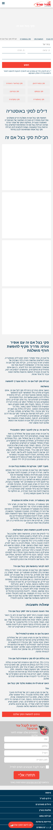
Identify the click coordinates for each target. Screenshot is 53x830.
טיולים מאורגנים (43, 804)
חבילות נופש (45, 816)
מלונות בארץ (45, 810)
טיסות (48, 793)
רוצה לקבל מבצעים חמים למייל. (27, 767)
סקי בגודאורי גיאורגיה (14, 83)
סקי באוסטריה (38, 99)
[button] (4, 44)
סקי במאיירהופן (39, 83)
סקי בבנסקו (38, 91)
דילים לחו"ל (45, 798)
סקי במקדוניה (14, 99)
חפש (26, 65)
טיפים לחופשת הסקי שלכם (26, 714)
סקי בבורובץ (14, 91)
